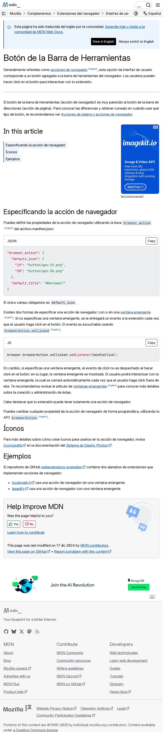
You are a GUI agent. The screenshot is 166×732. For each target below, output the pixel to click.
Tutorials (116, 676)
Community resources (74, 660)
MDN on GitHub (69, 684)
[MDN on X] (21, 631)
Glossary (117, 684)
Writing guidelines (70, 668)
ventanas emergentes (90, 386)
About (8, 653)
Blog (7, 660)
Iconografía (12, 445)
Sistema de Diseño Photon (87, 445)
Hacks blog (118, 692)
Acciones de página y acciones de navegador (96, 114)
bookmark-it (21, 482)
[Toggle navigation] (158, 5)
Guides (115, 668)
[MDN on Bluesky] (13, 631)
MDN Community (70, 653)
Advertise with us (16, 676)
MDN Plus (11, 684)
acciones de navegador (69, 70)
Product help (13, 692)
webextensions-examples (61, 467)
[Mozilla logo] (17, 708)
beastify (18, 488)
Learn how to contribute (26, 532)
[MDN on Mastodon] (29, 631)
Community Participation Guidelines (63, 715)
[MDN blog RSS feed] (37, 631)
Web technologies (124, 653)
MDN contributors (94, 545)
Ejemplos (13, 159)
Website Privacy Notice (54, 708)
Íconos (11, 152)
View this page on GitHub (26, 551)
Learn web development (128, 660)
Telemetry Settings (95, 708)
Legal (121, 708)
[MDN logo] (12, 610)
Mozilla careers (15, 668)
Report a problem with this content (81, 551)
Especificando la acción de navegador (35, 145)
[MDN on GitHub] (6, 631)
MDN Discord (67, 676)
